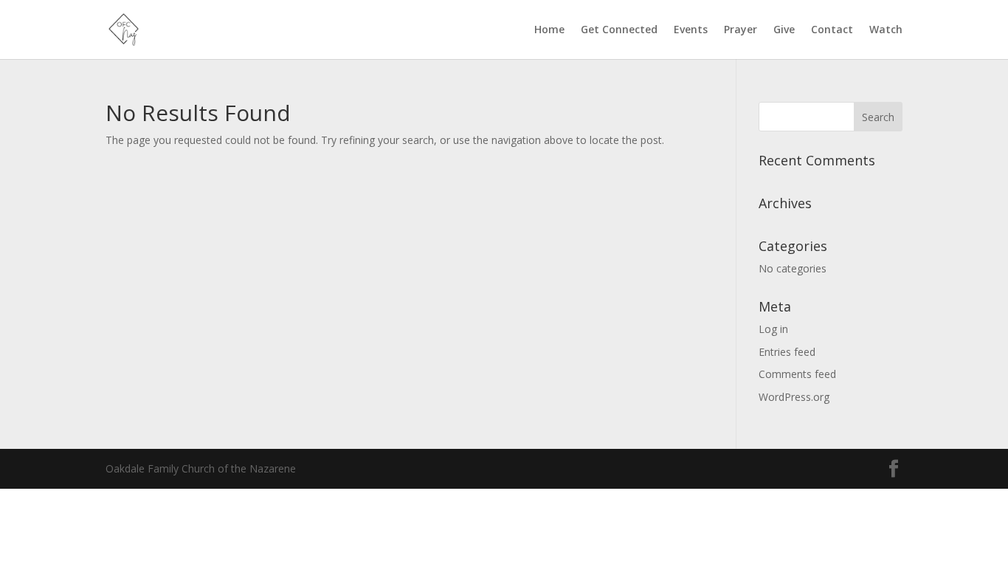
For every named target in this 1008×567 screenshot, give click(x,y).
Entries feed (787, 352)
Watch (885, 30)
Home (549, 30)
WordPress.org (794, 397)
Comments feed (797, 374)
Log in (773, 329)
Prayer (740, 30)
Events (691, 30)
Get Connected (619, 30)
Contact (832, 30)
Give (784, 30)
